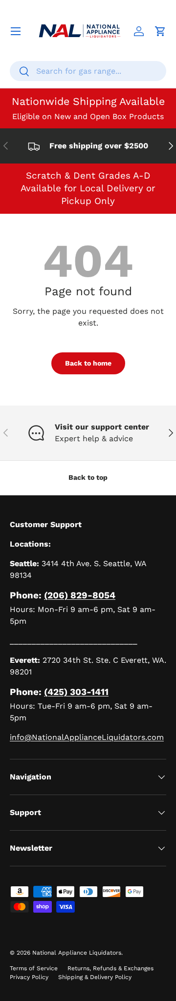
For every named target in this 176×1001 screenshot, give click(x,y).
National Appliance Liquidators (76, 952)
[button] (160, 31)
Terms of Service (34, 968)
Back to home (88, 363)
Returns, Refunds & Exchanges (110, 968)
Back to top (88, 477)
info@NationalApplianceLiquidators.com (87, 737)
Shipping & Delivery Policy (95, 977)
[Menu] (15, 31)
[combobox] (88, 71)
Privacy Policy (29, 977)
